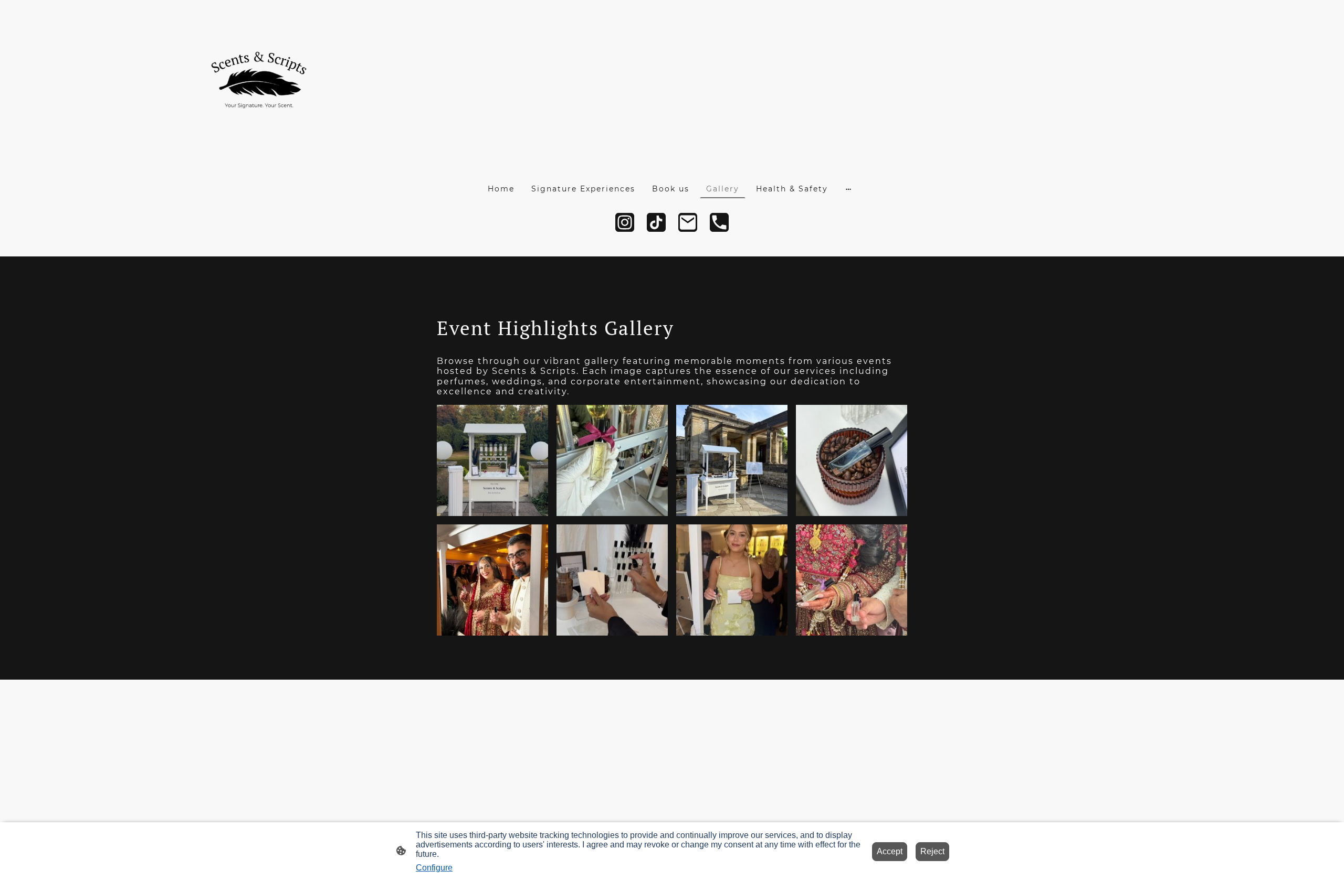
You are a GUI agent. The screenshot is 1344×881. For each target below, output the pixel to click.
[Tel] (719, 222)
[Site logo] (259, 84)
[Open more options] (848, 188)
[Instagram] (624, 222)
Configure (434, 867)
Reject (932, 851)
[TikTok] (656, 222)
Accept (889, 851)
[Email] (687, 222)
